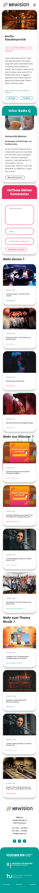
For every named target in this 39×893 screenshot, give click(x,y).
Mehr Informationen (15, 177)
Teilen (12, 98)
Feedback (26, 98)
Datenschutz (6, 884)
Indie (21, 91)
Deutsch (26, 91)
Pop (10, 61)
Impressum (33, 884)
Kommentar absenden (16, 249)
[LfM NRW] (19, 865)
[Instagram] (19, 841)
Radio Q (16, 47)
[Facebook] (14, 841)
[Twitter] (24, 841)
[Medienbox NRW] (19, 855)
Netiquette (19, 884)
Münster (22, 47)
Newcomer (8, 92)
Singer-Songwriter (10, 91)
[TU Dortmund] (19, 876)
